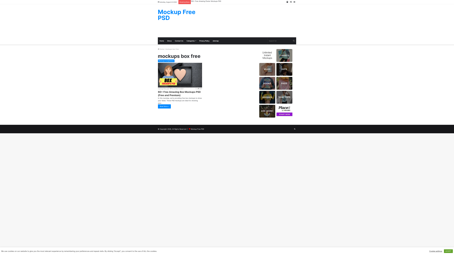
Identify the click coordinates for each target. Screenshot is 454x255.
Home (161, 41)
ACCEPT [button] (448, 251)
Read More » (164, 106)
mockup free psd (163, 89)
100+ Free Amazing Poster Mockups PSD (206, 1)
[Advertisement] (250, 20)
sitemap (216, 41)
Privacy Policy (204, 41)
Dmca (169, 41)
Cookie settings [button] (435, 251)
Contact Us (179, 41)
